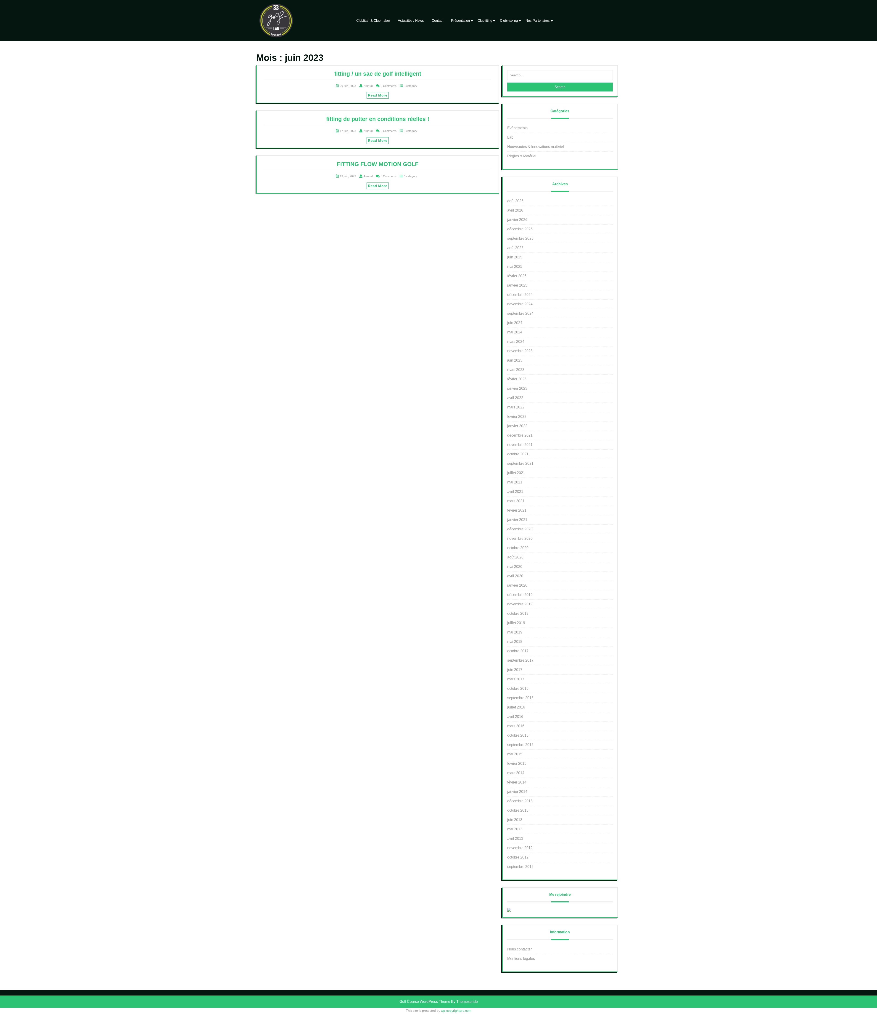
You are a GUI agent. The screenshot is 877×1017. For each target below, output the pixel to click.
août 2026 (515, 201)
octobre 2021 (517, 454)
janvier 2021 (517, 520)
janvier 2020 (517, 585)
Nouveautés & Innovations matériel (535, 147)
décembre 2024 (520, 295)
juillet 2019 (516, 623)
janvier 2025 (517, 285)
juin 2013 (514, 820)
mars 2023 (515, 370)
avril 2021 (515, 492)
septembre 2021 (520, 463)
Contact (437, 20)
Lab (510, 137)
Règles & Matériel (521, 156)
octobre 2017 (517, 651)
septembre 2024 (520, 313)
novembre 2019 (520, 604)
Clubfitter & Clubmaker (373, 20)
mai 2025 (514, 266)
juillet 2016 (516, 707)
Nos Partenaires (538, 20)
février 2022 (516, 417)
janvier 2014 (517, 792)
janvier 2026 (517, 220)
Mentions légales (521, 959)
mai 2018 (514, 642)
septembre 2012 (520, 867)
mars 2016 (515, 726)
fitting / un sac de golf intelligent (377, 73)
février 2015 (516, 763)
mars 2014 (515, 773)
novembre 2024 (520, 304)
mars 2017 (515, 679)
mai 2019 (514, 632)
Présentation (460, 20)
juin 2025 (514, 257)
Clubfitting (485, 20)
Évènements (517, 128)
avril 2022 (515, 398)
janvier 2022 (517, 426)
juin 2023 (514, 360)
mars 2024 (515, 341)
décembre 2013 (520, 801)
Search (560, 87)
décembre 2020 (520, 529)
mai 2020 (514, 567)
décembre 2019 (520, 595)
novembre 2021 (520, 445)
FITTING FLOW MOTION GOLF (377, 164)
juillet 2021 (516, 473)
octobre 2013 (517, 810)
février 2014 (516, 782)
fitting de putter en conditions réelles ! (377, 119)
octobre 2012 (517, 857)
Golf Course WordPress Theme (424, 1002)
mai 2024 (514, 332)
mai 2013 (514, 829)
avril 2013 (515, 838)
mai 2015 (514, 754)
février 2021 (516, 510)
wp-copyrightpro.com (456, 1010)
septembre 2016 (520, 698)
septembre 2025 (520, 238)
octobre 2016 (517, 688)
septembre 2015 (520, 745)
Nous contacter (519, 949)
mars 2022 (515, 407)
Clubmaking (509, 20)
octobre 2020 (517, 548)
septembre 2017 (520, 660)
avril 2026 (515, 210)
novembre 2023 (520, 351)
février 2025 (516, 276)
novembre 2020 (520, 538)
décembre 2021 (520, 435)
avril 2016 (515, 717)
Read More (377, 95)
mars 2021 (515, 501)
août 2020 (515, 557)
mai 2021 (514, 482)
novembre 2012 (520, 848)
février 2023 (516, 379)
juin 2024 (514, 323)
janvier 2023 (517, 388)
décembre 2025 (520, 229)
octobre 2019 (517, 613)
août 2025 (515, 248)
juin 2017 (514, 670)
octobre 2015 (517, 735)
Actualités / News (411, 20)
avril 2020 (515, 576)
